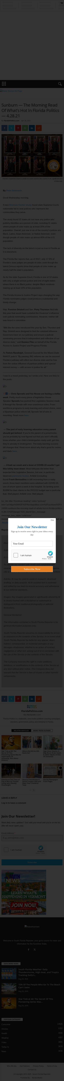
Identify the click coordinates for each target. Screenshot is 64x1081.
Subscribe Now (32, 569)
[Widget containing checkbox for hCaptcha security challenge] (32, 555)
